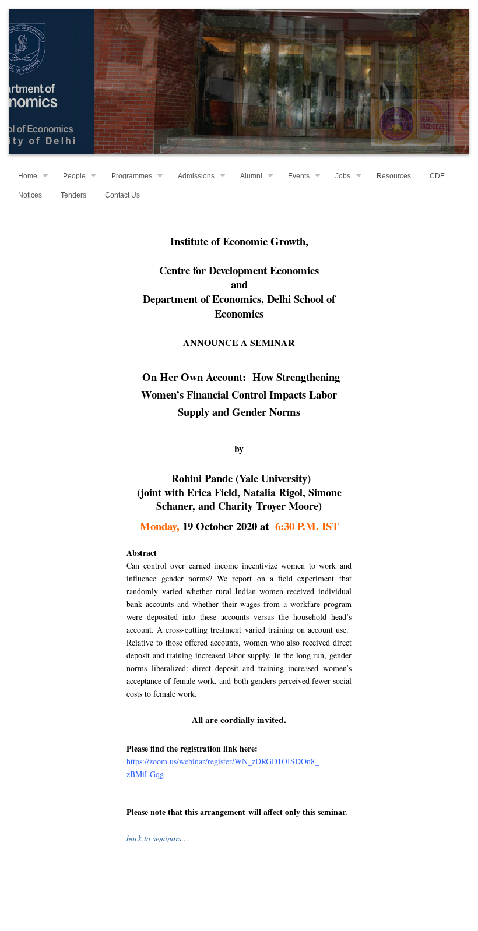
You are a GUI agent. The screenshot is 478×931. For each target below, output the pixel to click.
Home (27, 176)
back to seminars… (157, 838)
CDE (437, 176)
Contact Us (122, 195)
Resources (394, 176)
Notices (30, 195)
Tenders (73, 195)
